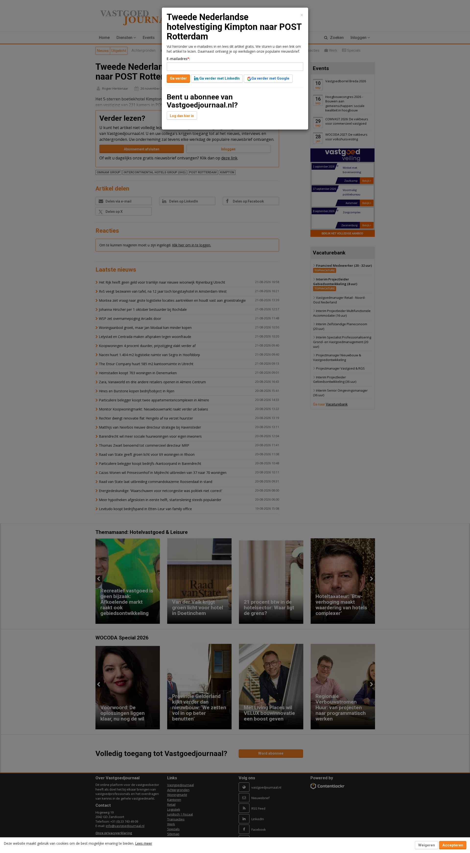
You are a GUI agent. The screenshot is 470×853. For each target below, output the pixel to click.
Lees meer (143, 843)
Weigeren (426, 845)
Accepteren (452, 845)
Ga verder (178, 78)
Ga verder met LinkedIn (219, 78)
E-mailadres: (178, 58)
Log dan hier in (182, 116)
